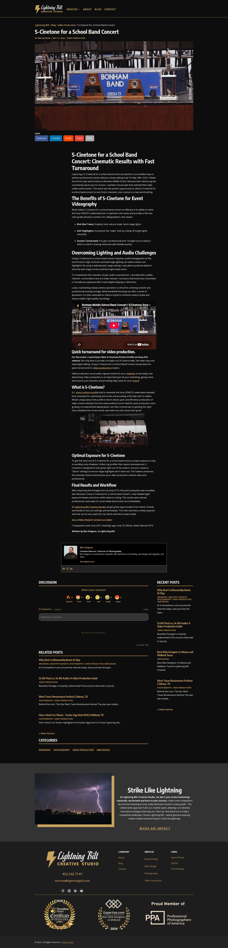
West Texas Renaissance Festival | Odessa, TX (63, 696)
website (130, 373)
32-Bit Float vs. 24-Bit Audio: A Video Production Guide (68, 678)
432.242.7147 (72, 874)
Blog (98, 9)
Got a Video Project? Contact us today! (92, 519)
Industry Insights (59, 664)
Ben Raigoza (44, 38)
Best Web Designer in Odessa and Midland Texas (175, 653)
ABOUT (87, 9)
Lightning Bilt (42, 25)
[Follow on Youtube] (81, 891)
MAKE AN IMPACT (154, 828)
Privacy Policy (68, 942)
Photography (76, 664)
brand (135, 380)
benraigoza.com (87, 561)
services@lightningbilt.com (72, 881)
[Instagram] (67, 568)
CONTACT (110, 9)
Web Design (110, 664)
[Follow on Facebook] (63, 891)
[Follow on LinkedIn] (75, 891)
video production (102, 367)
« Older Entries (46, 733)
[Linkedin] (71, 568)
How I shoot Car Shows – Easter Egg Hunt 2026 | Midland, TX (71, 715)
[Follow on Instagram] (69, 891)
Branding (44, 664)
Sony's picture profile (87, 392)
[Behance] (64, 568)
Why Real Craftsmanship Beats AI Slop (59, 659)
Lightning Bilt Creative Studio (89, 506)
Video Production (67, 25)
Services (72, 9)
